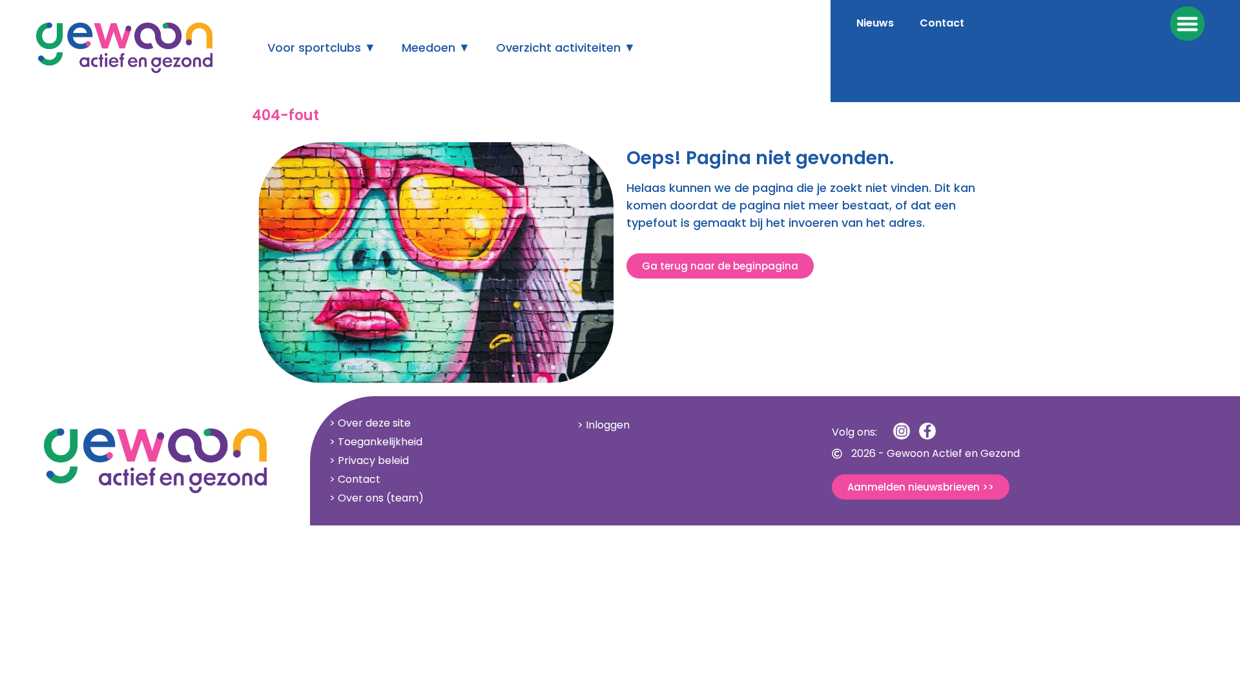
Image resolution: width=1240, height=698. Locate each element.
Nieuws (875, 23)
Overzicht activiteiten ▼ (566, 47)
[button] (1187, 23)
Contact (942, 23)
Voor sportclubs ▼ (321, 47)
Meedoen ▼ (436, 47)
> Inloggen (603, 425)
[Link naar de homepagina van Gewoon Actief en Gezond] (124, 48)
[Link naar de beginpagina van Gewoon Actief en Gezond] (436, 262)
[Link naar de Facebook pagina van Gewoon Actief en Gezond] (927, 431)
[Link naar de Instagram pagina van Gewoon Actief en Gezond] (902, 431)
